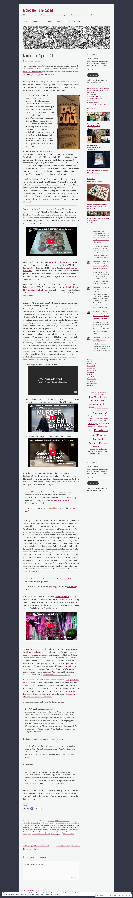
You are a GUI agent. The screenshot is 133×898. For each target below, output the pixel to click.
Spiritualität (96, 446)
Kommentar (72, 877)
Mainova (76, 829)
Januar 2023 (91, 366)
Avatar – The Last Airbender (59, 823)
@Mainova (31, 543)
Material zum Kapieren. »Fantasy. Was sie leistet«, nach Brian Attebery (97, 173)
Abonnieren (93, 75)
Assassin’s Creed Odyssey (98, 394)
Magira (90, 426)
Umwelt (47, 834)
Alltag (38, 823)
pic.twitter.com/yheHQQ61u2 (36, 582)
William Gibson (102, 454)
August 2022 (91, 372)
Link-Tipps (68, 829)
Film (77, 825)
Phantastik (101, 430)
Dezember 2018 (92, 383)
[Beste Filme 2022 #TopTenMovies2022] (98, 136)
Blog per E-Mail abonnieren (93, 54)
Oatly (29, 834)
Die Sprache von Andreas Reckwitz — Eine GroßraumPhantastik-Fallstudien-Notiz (98, 90)
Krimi (54, 829)
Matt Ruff (95, 426)
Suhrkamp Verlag (94, 449)
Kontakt (78, 21)
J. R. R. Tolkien (94, 418)
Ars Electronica (45, 823)
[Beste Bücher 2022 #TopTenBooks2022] (98, 117)
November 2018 (92, 385)
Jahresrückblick (104, 418)
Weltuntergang (55, 834)
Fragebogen (98, 408)
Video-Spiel (106, 451)
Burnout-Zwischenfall (32, 72)
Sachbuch (98, 439)
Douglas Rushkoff (69, 825)
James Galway (71, 827)
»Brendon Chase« (57, 262)
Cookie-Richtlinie (53, 894)
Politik (95, 434)
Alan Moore (103, 392)
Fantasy (103, 404)
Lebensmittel (60, 829)
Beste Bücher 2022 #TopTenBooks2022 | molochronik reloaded (101, 233)
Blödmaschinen (74, 823)
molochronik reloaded (38, 10)
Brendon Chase (28, 825)
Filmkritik (26, 827)
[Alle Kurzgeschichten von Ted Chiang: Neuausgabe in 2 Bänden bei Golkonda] (98, 193)
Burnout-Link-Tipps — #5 (68, 846)
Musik (68, 832)
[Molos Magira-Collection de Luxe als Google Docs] (98, 213)
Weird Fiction (94, 454)
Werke (67, 21)
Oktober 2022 (91, 370)
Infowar (64, 827)
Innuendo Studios (104, 416)
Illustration (96, 416)
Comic (36, 825)
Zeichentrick (98, 456)
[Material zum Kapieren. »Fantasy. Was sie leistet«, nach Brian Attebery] (98, 159)
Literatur (37, 21)
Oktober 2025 (91, 359)
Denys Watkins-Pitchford (55, 825)
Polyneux (102, 435)
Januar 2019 (91, 381)
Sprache (103, 446)
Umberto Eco (98, 451)
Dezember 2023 (92, 363)
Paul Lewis (35, 834)
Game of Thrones (95, 410)
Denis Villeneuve (93, 404)
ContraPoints (42, 825)
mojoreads (46, 832)
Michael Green (38, 832)
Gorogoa (103, 410)
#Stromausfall (65, 579)
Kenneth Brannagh (36, 829)
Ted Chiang (103, 449)
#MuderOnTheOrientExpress (62, 500)
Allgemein (51, 821)
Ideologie (90, 416)
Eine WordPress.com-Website (31, 890)
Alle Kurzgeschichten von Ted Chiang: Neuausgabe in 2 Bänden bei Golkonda (98, 206)
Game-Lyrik (105, 408)
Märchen (91, 430)
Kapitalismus (93, 420)
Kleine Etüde (91, 109)
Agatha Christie (30, 823)
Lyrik (107, 424)
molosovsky (96, 261)
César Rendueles (98, 400)
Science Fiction (98, 443)
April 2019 (90, 377)
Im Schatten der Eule (37, 827)
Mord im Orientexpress (58, 832)
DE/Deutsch (59, 821)
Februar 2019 (91, 379)
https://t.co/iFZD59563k (34, 503)
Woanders (66, 821)
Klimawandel (47, 829)
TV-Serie (42, 834)
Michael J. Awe (97, 311)
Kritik (105, 420)
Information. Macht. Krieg (52, 827)
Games (48, 21)
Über (57, 21)
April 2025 (90, 361)
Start (25, 21)
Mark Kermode (28, 832)
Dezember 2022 (92, 368)
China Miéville (95, 397)
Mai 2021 (90, 374)
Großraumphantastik (98, 413)
